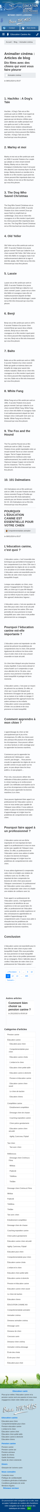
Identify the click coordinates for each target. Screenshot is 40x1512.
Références (11, 1154)
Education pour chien (18, 1044)
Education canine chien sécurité (19, 1241)
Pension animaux (8, 1452)
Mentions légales (8, 1486)
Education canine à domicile (20, 1073)
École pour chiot (13, 1358)
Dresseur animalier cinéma (17, 1320)
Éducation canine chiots (19, 1057)
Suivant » (10, 980)
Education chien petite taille (20, 1068)
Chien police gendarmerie (19, 1123)
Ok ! (29, 1508)
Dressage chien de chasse (20, 1113)
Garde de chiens (8, 1455)
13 (17, 976)
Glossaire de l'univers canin (12, 1468)
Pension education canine (11, 1426)
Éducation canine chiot (10, 1432)
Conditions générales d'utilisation (14, 1480)
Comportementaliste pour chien (19, 1257)
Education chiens (16, 1097)
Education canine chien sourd (18, 1289)
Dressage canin (13, 1326)
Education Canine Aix (20, 34)
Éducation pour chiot (15, 1363)
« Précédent (11, 972)
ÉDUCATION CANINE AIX (17, 1305)
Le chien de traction (17, 1091)
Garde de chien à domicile (11, 1460)
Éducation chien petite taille (12, 1434)
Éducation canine (14, 1040)
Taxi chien (11, 1143)
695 (26, 976)
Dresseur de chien (14, 1331)
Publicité (13, 1171)
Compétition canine (14, 1103)
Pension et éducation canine (20, 1078)
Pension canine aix (9, 1450)
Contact (12, 28)
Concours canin (13, 1336)
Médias (12, 1166)
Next (36, 1013)
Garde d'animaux (8, 1457)
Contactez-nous (8, 1475)
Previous (4, 1013)
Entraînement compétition (19, 1107)
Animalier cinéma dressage (17, 1347)
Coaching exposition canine (20, 1118)
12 (13, 976)
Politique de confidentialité (12, 1478)
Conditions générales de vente (13, 1483)
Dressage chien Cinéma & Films (19, 1188)
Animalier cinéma (14, 1315)
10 (32, 972)
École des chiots (13, 1352)
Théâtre (12, 1181)
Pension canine (13, 1035)
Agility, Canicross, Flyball (19, 1136)
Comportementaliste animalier (18, 1310)
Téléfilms (13, 1176)
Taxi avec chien (15, 1147)
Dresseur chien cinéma (16, 1342)
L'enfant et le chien (17, 1062)
